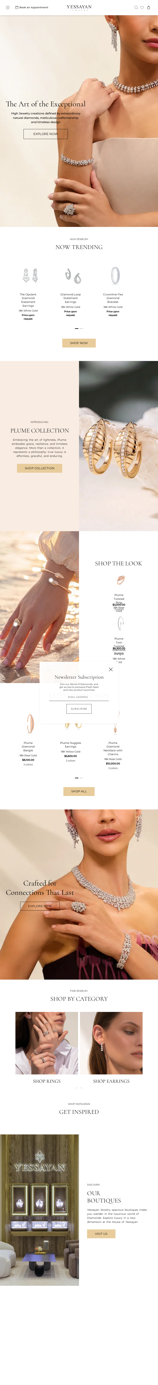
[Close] (111, 669)
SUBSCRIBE (79, 708)
